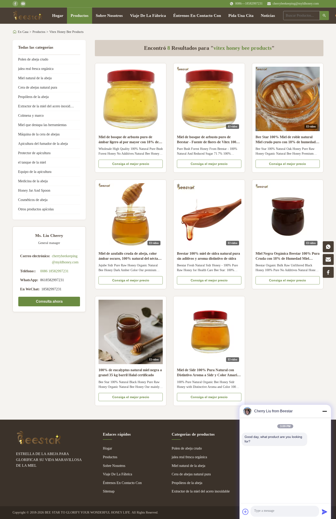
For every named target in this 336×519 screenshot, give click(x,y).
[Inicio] (28, 15)
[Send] (324, 512)
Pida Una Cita (240, 15)
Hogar (57, 15)
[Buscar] (324, 15)
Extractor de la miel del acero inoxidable (47, 106)
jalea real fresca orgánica (35, 69)
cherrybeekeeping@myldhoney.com (296, 3)
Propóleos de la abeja (33, 97)
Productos (79, 15)
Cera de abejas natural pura (37, 87)
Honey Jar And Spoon (34, 190)
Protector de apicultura (34, 153)
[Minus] (324, 411)
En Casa (23, 32)
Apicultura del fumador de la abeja (43, 144)
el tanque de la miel (32, 162)
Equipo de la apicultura (34, 172)
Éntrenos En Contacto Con (197, 15)
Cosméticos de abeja (33, 200)
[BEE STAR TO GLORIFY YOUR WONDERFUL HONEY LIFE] (39, 443)
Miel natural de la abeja (35, 78)
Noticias (268, 15)
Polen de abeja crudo (33, 59)
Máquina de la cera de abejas (39, 134)
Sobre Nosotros (109, 15)
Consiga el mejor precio (130, 164)
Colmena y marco (31, 115)
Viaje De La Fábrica (148, 15)
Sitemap (109, 491)
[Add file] (245, 512)
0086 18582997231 (54, 271)
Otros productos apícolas (36, 209)
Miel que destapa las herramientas (42, 125)
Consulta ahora (49, 301)
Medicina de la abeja (33, 181)
